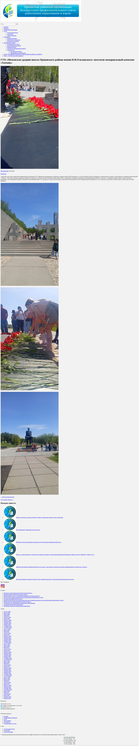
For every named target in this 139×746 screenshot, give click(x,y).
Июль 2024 (7, 644)
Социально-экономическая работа (16, 48)
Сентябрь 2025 (8, 627)
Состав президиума (12, 32)
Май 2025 (6, 631)
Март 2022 (7, 684)
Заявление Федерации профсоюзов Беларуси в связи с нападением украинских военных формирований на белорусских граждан (51, 567)
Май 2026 (6, 616)
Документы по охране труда (18, 53)
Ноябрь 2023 (7, 656)
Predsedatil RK (4, 171)
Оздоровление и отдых (10, 723)
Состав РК (10, 34)
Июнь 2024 (7, 646)
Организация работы (16, 51)
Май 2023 (6, 663)
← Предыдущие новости (7, 497)
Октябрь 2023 (7, 658)
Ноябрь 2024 (7, 640)
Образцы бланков (12, 38)
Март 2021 (7, 695)
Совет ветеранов (11, 35)
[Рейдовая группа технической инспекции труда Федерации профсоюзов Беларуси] (10, 542)
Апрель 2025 (7, 633)
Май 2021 (6, 692)
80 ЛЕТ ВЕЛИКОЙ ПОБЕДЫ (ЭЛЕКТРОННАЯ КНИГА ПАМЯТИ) (23, 54)
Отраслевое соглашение (13, 40)
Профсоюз (3, 174)
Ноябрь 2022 (7, 672)
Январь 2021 (7, 698)
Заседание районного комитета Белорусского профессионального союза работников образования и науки (45, 579)
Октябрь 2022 (7, 673)
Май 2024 (6, 647)
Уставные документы (13, 41)
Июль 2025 (7, 630)
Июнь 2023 (7, 662)
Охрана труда (10, 50)
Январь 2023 (7, 669)
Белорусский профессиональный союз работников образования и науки (23, 597)
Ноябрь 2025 (7, 624)
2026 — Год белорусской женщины (13, 55)
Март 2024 (7, 650)
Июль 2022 (7, 678)
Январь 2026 (7, 621)
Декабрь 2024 (7, 639)
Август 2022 (7, 676)
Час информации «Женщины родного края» (28, 530)
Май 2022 (6, 681)
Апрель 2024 (7, 649)
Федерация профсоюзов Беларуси (13, 599)
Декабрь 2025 (7, 623)
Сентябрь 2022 (8, 675)
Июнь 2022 (7, 679)
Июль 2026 (7, 613)
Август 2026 (7, 611)
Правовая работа (11, 47)
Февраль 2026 (7, 620)
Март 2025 (7, 634)
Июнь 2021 (7, 691)
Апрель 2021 (7, 694)
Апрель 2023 (7, 665)
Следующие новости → (7, 499)
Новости (6, 28)
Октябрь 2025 (7, 626)
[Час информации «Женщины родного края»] (10, 530)
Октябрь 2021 (7, 688)
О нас (5, 31)
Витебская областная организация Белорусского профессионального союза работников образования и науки (34, 600)
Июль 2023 (7, 660)
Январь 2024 (7, 653)
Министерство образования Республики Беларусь (17, 601)
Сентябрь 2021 (8, 689)
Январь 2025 (7, 637)
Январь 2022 (7, 686)
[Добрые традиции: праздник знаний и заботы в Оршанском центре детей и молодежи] (10, 517)
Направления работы (9, 42)
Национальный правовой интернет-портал (15, 594)
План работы (7, 720)
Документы (7, 37)
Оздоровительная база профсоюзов (13, 604)
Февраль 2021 (7, 697)
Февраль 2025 (7, 636)
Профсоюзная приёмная (10, 717)
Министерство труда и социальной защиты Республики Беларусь (22, 596)
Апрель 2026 (7, 617)
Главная (6, 27)
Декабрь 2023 (7, 655)
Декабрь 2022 (7, 671)
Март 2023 (7, 666)
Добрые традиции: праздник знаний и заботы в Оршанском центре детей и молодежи (39, 517)
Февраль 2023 (7, 668)
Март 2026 (7, 618)
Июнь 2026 (7, 614)
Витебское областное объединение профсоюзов (17, 606)
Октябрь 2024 (7, 642)
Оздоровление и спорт (13, 44)
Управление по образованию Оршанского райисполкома (19, 603)
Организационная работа (14, 45)
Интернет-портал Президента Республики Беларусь (18, 593)
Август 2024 (7, 643)
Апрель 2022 (7, 682)
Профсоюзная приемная (10, 29)
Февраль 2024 (7, 652)
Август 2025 (7, 629)
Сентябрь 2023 (8, 659)
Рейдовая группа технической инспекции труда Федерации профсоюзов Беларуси (38, 542)
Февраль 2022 (7, 685)
